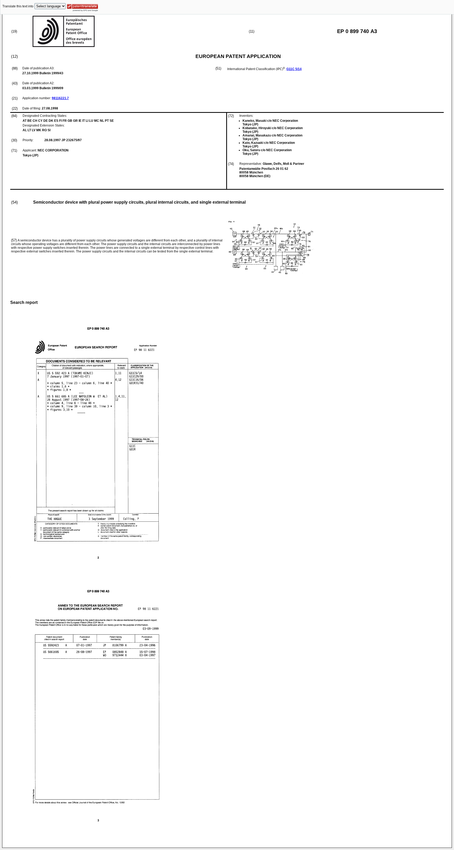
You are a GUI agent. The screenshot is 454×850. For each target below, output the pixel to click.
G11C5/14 (294, 69)
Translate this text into (17, 6)
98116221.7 (60, 98)
